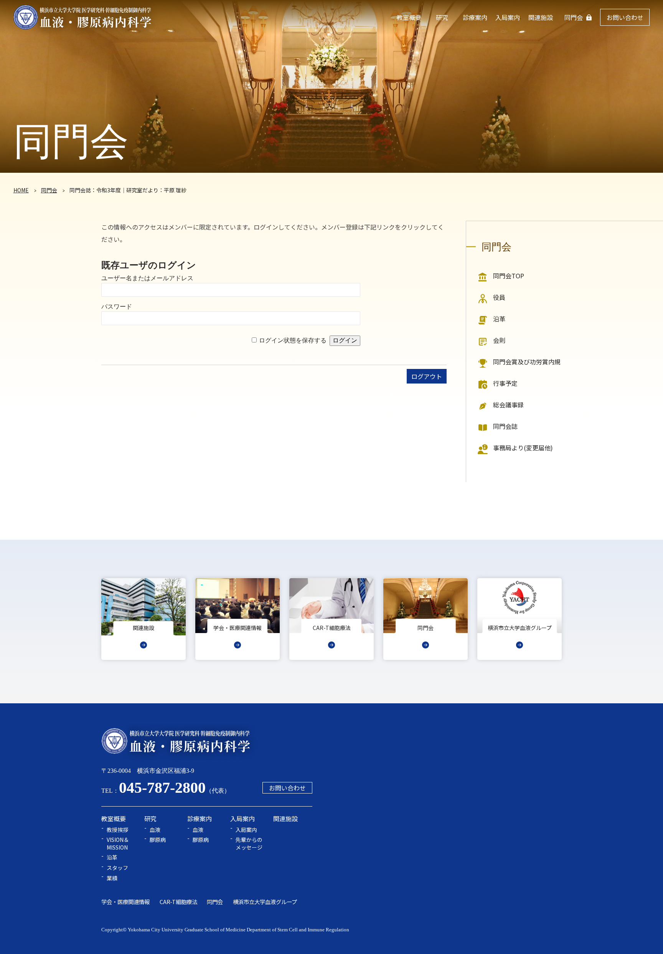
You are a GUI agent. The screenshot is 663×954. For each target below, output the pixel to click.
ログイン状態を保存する (293, 340)
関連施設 (540, 17)
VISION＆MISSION (118, 843)
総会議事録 (508, 404)
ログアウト (426, 376)
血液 (155, 829)
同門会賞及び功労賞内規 (527, 361)
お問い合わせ (625, 17)
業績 (112, 878)
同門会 (573, 17)
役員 (499, 297)
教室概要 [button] (409, 17)
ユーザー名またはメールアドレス (147, 278)
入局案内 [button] (507, 17)
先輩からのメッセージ (249, 843)
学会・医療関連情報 (125, 902)
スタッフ (117, 867)
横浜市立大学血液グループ (265, 902)
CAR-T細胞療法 (178, 902)
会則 (499, 340)
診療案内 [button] (475, 17)
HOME (21, 190)
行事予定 (505, 383)
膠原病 (158, 839)
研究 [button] (442, 17)
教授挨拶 (117, 829)
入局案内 (246, 829)
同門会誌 (505, 426)
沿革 (499, 318)
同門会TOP (508, 275)
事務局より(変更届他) (523, 447)
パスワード (116, 306)
